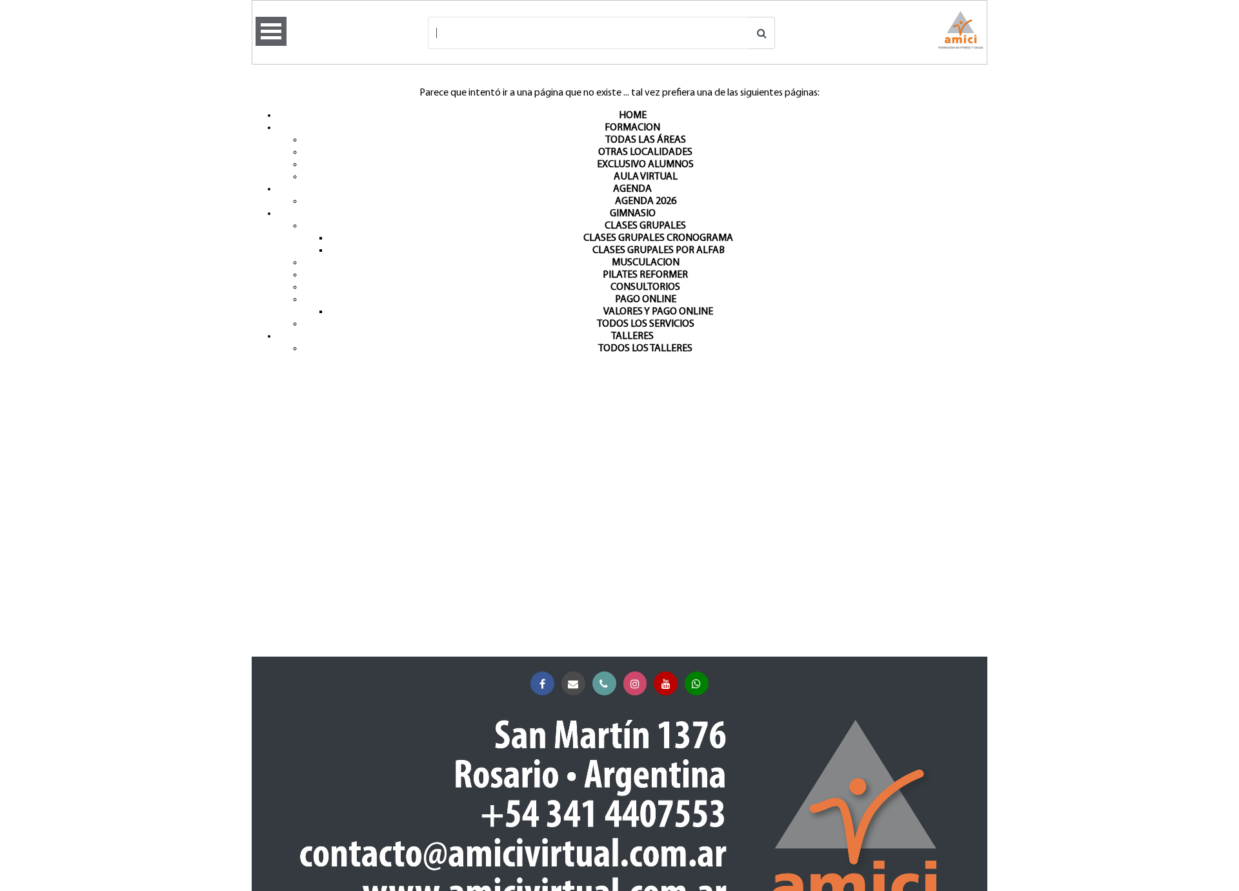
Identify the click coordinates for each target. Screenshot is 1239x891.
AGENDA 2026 (645, 201)
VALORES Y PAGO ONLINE (658, 312)
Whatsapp (697, 683)
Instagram (635, 683)
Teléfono (604, 683)
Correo (573, 683)
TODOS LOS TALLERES (645, 348)
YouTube (666, 683)
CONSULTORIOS (645, 287)
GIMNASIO (633, 214)
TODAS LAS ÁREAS (645, 140)
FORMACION (632, 128)
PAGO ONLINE (645, 299)
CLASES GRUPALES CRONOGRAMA (658, 238)
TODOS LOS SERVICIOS (645, 324)
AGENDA (632, 189)
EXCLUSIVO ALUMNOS (645, 164)
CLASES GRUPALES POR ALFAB (658, 250)
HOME (633, 115)
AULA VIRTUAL (646, 177)
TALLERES (632, 336)
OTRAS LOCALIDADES (645, 152)
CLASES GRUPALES (645, 226)
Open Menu (271, 31)
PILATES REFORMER (645, 275)
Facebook (542, 683)
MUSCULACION (646, 263)
